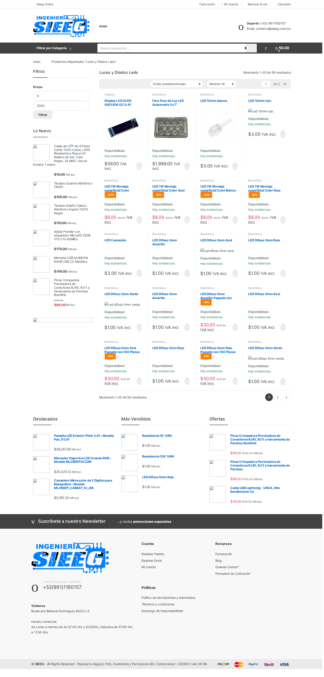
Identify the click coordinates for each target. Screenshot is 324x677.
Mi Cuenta (231, 4)
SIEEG (39, 664)
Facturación (207, 4)
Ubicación (284, 4)
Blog (218, 560)
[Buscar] (251, 48)
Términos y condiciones (158, 604)
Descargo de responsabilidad (162, 611)
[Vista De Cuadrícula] (105, 84)
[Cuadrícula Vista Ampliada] (111, 84)
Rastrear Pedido (153, 554)
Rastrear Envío (257, 4)
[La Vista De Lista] (117, 84)
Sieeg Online (44, 4)
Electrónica (159, 94)
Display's (109, 94)
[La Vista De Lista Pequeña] (124, 84)
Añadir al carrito (137, 166)
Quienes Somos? (227, 567)
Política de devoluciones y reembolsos (168, 597)
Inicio (103, 26)
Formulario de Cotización (232, 573)
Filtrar (42, 115)
